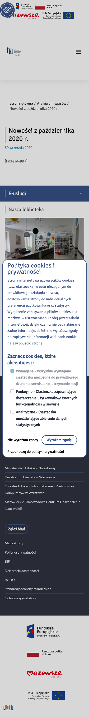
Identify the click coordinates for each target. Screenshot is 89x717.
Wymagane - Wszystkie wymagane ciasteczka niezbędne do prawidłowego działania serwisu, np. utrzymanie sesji (47, 377)
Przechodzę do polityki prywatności (35, 451)
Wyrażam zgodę (59, 440)
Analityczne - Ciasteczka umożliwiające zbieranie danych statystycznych (41, 418)
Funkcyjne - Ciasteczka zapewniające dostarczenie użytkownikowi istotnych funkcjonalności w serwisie (46, 398)
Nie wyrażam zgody (23, 440)
